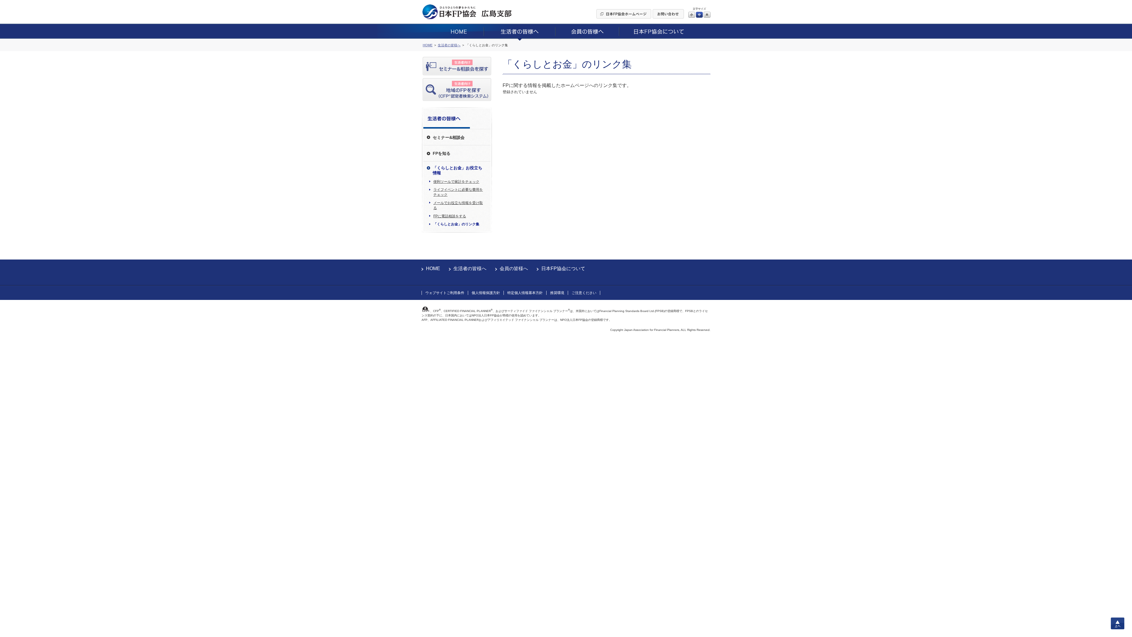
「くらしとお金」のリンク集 (456, 224)
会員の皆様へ (514, 268)
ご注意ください (584, 293)
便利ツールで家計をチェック (456, 182)
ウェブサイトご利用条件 (444, 293)
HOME (433, 268)
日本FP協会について (563, 268)
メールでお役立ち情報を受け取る (458, 205)
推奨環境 (557, 293)
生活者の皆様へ (469, 268)
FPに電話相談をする (449, 216)
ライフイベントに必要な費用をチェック (458, 192)
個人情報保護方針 (486, 293)
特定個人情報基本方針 (525, 293)
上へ (1117, 623)
